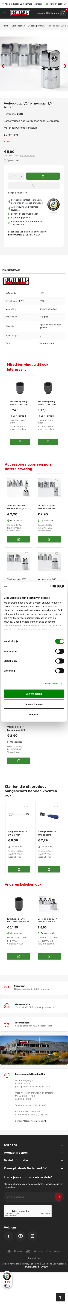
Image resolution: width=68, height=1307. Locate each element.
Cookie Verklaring (10, 1263)
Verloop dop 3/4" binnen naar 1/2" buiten (47, 920)
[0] (63, 13)
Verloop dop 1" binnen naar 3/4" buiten (16, 730)
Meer (9, 141)
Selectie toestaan (34, 704)
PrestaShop (34, 1258)
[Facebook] (8, 1236)
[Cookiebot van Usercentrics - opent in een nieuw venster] (50, 587)
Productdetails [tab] (11, 269)
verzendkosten (18, 429)
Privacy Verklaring (30, 1263)
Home (5, 25)
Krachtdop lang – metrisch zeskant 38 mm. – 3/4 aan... (18, 920)
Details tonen (50, 683)
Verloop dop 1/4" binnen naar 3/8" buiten (47, 508)
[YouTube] (20, 1236)
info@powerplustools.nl (34, 1121)
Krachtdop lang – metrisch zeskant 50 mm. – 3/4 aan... (20, 403)
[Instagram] (32, 1236)
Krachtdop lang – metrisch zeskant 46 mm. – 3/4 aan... (48, 403)
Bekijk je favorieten (17, 192)
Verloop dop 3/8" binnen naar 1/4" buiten (16, 508)
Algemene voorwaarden (54, 1263)
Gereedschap (18, 25)
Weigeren (34, 714)
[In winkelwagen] (20, 442)
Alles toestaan (34, 693)
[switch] (59, 651)
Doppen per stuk (36, 25)
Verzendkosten (27, 155)
